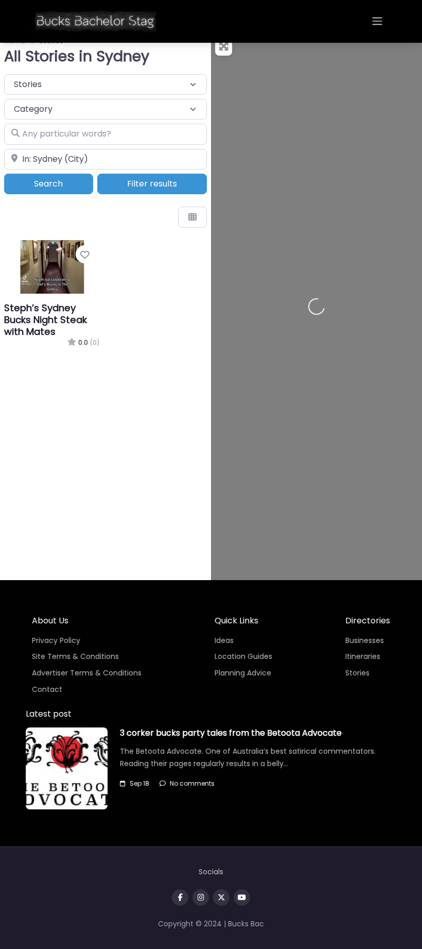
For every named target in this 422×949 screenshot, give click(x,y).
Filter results (152, 184)
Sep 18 (139, 783)
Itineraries (362, 656)
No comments (192, 783)
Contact (47, 689)
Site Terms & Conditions (75, 656)
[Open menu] (377, 21)
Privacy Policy (56, 640)
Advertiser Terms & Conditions (87, 673)
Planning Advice (243, 673)
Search (62, 183)
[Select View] (192, 217)
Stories (357, 673)
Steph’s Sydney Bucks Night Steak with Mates (45, 319)
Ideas (224, 640)
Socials (211, 872)
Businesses (364, 640)
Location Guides (243, 656)
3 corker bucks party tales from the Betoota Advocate (231, 733)
